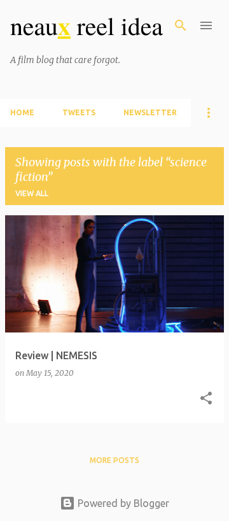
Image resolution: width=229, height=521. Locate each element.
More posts (114, 460)
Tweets (78, 112)
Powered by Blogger (122, 503)
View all (31, 193)
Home (22, 112)
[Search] (180, 25)
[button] (206, 399)
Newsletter (150, 112)
